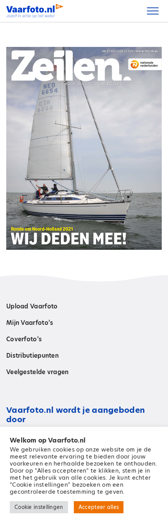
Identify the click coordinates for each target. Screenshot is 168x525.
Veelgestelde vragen (37, 372)
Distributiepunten (32, 355)
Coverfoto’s (24, 339)
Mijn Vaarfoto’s (30, 323)
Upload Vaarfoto (32, 306)
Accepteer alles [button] (99, 507)
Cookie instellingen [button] (38, 507)
